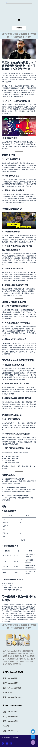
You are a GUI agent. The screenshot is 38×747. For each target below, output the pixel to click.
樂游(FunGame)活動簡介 (12, 688)
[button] (19, 20)
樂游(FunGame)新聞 (10, 717)
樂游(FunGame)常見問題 (12, 697)
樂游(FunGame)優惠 (10, 721)
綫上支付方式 (8, 693)
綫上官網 (6, 726)
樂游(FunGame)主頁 (10, 731)
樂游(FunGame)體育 (10, 683)
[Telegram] (33, 731)
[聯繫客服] (33, 737)
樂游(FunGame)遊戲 (10, 678)
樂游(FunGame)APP (10, 712)
